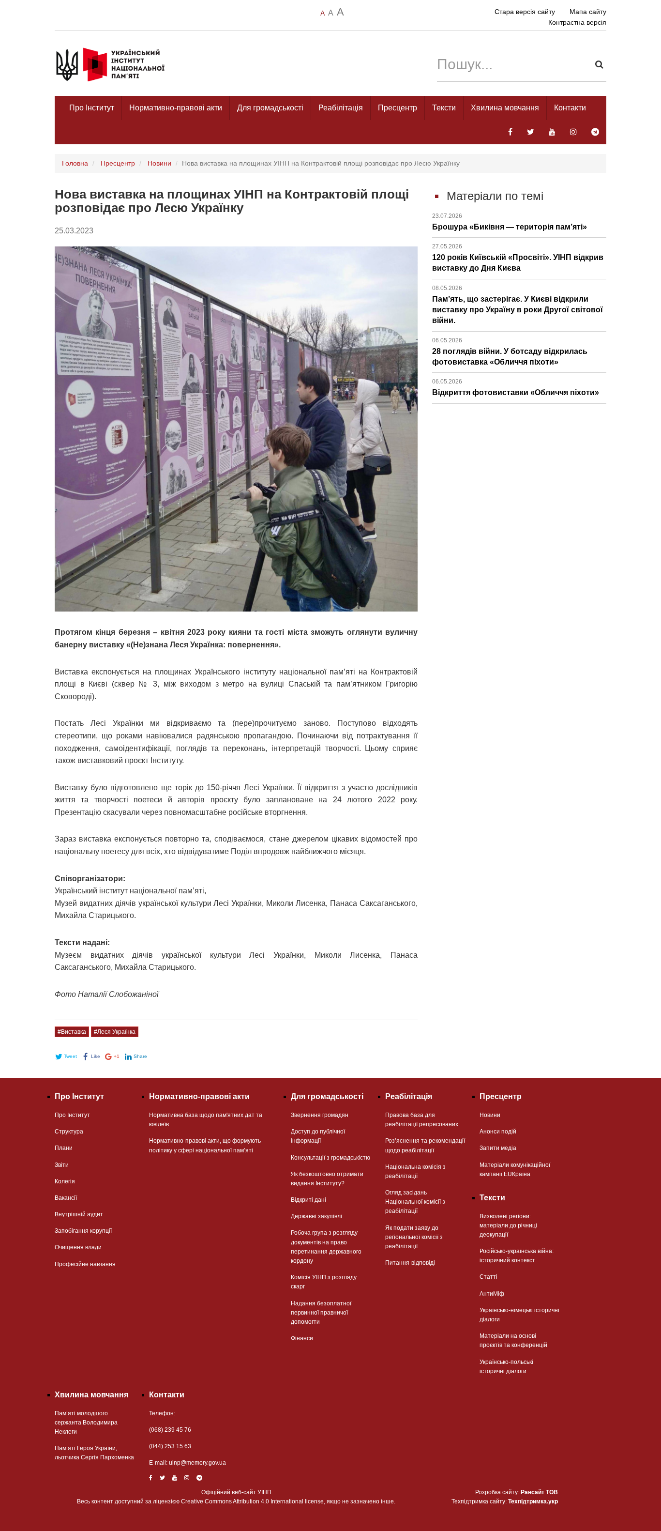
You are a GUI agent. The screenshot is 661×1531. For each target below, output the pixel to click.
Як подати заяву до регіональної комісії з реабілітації (414, 1237)
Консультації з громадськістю (330, 1157)
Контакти (570, 108)
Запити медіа (498, 1148)
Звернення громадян (319, 1115)
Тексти (444, 108)
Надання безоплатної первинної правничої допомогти (321, 1312)
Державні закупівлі (316, 1216)
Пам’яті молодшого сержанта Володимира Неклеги (86, 1422)
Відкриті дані (308, 1199)
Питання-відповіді (410, 1262)
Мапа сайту (588, 11)
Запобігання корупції (83, 1230)
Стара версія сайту (525, 11)
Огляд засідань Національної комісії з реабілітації (415, 1201)
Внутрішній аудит (79, 1214)
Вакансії (66, 1197)
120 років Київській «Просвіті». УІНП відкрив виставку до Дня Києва (517, 257)
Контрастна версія (577, 22)
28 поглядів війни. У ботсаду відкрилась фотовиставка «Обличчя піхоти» (509, 351)
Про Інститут (91, 108)
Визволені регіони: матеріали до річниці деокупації (508, 1225)
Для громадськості (270, 108)
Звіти (62, 1165)
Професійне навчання (85, 1264)
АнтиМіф (492, 1293)
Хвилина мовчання (505, 108)
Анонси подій (498, 1131)
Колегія (65, 1181)
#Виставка (72, 1031)
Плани (64, 1148)
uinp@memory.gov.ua (197, 1462)
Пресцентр (397, 108)
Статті (488, 1276)
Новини (159, 163)
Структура (69, 1131)
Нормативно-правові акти (175, 108)
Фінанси (302, 1338)
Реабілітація (340, 108)
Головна (75, 163)
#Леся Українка (114, 1031)
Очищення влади (78, 1247)
